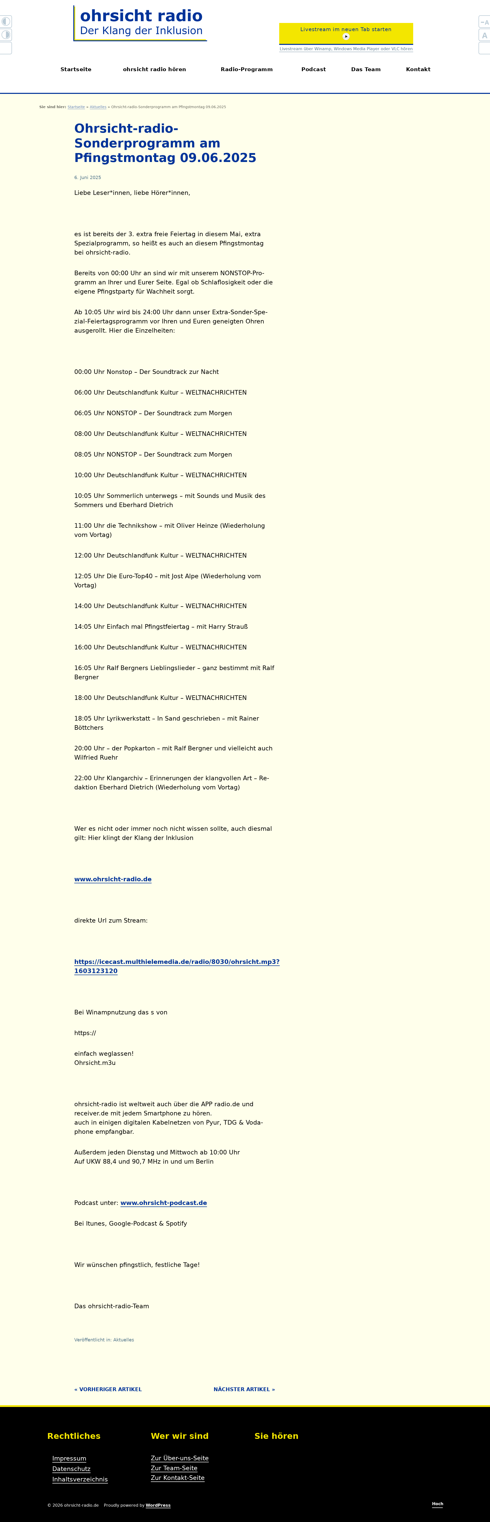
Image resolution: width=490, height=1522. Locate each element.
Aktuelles (98, 107)
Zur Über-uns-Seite (180, 1458)
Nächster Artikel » (244, 1389)
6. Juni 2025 (87, 177)
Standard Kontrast (6, 49)
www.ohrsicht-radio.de (113, 879)
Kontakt (418, 69)
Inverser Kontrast (6, 36)
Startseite (76, 69)
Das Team (366, 69)
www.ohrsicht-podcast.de (163, 1202)
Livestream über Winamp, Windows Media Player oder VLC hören (346, 48)
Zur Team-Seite (174, 1468)
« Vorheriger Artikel (108, 1389)
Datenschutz (71, 1469)
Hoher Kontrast (6, 23)
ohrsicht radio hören (154, 69)
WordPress (158, 1505)
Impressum (69, 1458)
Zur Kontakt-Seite (178, 1477)
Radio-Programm (247, 69)
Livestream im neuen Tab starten (346, 29)
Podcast (313, 69)
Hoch (437, 1503)
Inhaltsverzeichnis (80, 1479)
